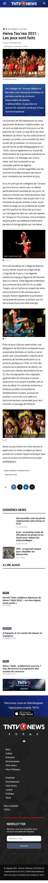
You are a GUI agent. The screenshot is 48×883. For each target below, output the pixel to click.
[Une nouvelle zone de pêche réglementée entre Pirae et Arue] (9, 522)
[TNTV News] (24, 727)
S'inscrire (24, 846)
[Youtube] (24, 741)
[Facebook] (13, 487)
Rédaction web (11, 474)
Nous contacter (11, 806)
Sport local (7, 628)
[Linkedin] (26, 487)
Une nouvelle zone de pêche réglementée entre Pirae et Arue (30, 521)
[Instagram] (16, 734)
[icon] (4, 29)
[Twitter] (23, 734)
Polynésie (12, 29)
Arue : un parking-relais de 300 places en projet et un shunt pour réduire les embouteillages (29, 536)
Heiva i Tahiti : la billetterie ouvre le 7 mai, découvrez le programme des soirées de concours (22, 669)
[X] (20, 487)
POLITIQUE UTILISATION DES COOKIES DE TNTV (26, 875)
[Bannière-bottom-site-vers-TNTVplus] (24, 690)
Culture (23, 29)
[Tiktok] (37, 734)
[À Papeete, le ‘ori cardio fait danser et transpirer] (24, 620)
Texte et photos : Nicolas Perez (17, 470)
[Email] (32, 487)
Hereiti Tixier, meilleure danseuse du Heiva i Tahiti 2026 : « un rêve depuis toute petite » (22, 600)
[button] (3, 260)
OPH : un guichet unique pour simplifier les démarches (28, 552)
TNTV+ (7, 809)
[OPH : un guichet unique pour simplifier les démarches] (9, 553)
